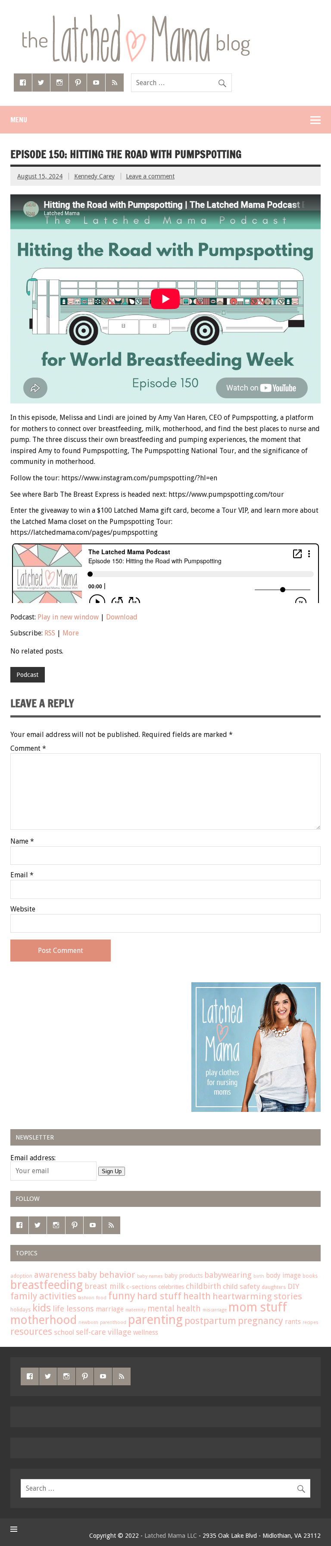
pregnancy (260, 1320)
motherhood (43, 1320)
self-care (91, 1331)
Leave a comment (150, 176)
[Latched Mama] (135, 17)
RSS (49, 633)
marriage (110, 1309)
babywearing (228, 1274)
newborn (88, 1322)
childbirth (203, 1286)
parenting (155, 1319)
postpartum (210, 1320)
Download (121, 617)
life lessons (73, 1308)
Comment (28, 748)
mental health (174, 1309)
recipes (311, 1322)
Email (22, 875)
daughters (274, 1287)
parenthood (113, 1322)
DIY (293, 1286)
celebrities (171, 1286)
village (119, 1332)
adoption (21, 1276)
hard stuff (159, 1296)
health (197, 1296)
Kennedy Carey (94, 176)
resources (31, 1331)
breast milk (104, 1286)
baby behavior (106, 1275)
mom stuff (257, 1307)
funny (121, 1296)
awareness (55, 1275)
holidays (20, 1310)
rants (293, 1322)
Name (22, 841)
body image (283, 1275)
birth (258, 1276)
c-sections (141, 1287)
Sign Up (112, 1171)
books (310, 1276)
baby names (150, 1276)
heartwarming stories (257, 1296)
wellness (145, 1332)
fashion (86, 1298)
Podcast (27, 674)
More (70, 633)
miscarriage (215, 1310)
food (101, 1298)
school (64, 1332)
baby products (184, 1275)
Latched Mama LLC (170, 1535)
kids (41, 1308)
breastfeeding (46, 1285)
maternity (135, 1310)
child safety (241, 1286)
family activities (43, 1296)
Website (22, 909)
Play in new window (68, 617)
